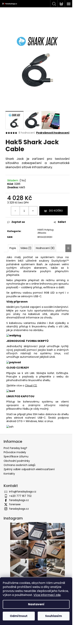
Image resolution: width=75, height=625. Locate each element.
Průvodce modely (15, 452)
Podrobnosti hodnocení (52, 133)
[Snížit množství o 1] (15, 210)
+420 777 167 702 (20, 496)
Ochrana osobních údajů (19, 465)
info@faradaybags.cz (22, 491)
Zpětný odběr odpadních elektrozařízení (29, 469)
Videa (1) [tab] (25, 248)
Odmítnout (18, 616)
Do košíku (56, 210)
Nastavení (36, 604)
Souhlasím (53, 616)
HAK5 (22, 187)
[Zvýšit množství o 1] (33, 210)
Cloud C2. (31, 385)
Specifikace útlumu (16, 456)
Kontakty (9, 473)
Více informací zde (47, 595)
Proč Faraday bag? (15, 448)
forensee (15, 504)
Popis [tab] (12, 248)
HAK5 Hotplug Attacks (46, 231)
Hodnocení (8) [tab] (45, 248)
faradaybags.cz (19, 500)
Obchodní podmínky (17, 461)
